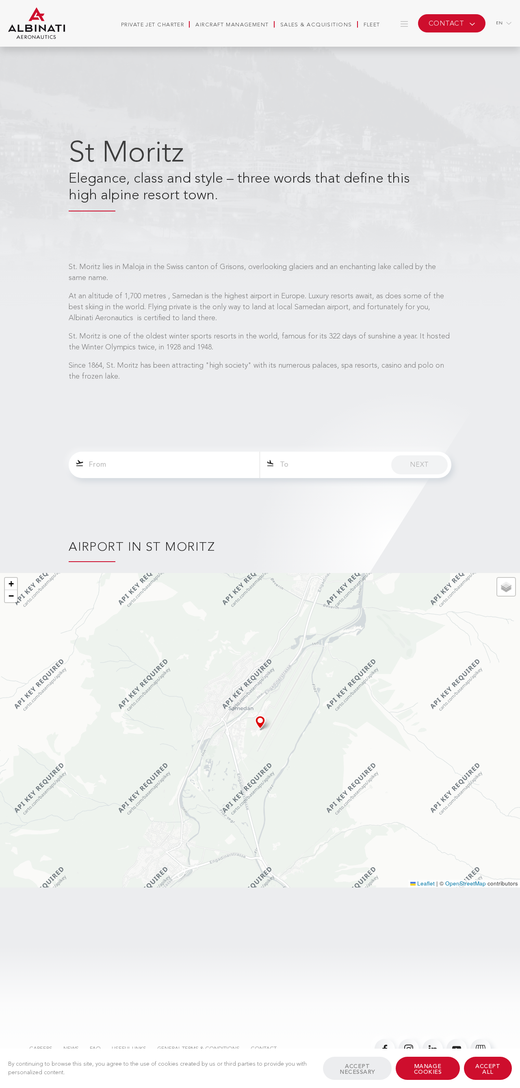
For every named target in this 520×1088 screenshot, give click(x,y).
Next (419, 465)
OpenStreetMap (465, 883)
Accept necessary (357, 1069)
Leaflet (425, 883)
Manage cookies (428, 1069)
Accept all (487, 1069)
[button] (260, 722)
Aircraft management (232, 25)
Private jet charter (152, 25)
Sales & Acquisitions (316, 25)
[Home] (36, 23)
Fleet (372, 25)
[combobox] (164, 465)
